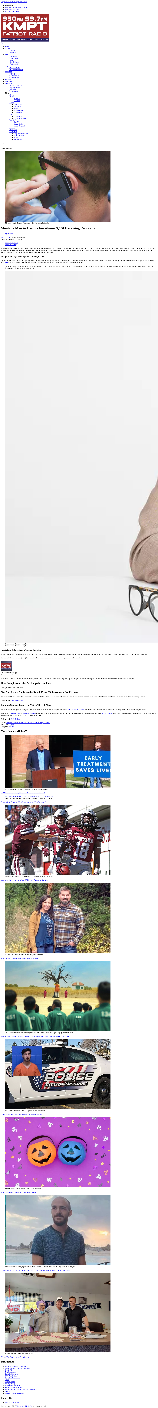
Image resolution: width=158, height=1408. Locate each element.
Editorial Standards (11, 1374)
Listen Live (13, 56)
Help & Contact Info (16, 85)
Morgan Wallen (107, 713)
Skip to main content (8, 2)
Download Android (16, 70)
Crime (12, 725)
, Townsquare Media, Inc (24, 1406)
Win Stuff (8, 72)
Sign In (3, 43)
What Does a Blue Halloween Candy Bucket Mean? (18, 1192)
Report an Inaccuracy (12, 1378)
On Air (7, 48)
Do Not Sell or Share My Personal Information (21, 1389)
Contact (7, 1391)
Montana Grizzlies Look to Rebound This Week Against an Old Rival (24, 880)
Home (7, 46)
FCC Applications (11, 1376)
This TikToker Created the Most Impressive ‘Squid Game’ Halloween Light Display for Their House (35, 1036)
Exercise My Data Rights (13, 1387)
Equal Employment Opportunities (16, 1366)
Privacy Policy (10, 1384)
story (6, 262)
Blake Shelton (80, 710)
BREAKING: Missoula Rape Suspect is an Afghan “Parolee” (22, 1114)
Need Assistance (10, 1372)
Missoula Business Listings (14, 1393)
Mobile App (13, 58)
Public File (8, 1370)
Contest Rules (14, 75)
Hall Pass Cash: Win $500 (14, 9)
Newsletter (8, 81)
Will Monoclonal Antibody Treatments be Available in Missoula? (23, 793)
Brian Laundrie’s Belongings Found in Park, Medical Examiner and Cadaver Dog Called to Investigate (36, 1270)
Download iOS (14, 68)
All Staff (12, 50)
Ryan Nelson (5, 237)
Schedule (12, 52)
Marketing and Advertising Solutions (17, 1368)
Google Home (14, 62)
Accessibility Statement (13, 1385)
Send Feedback (14, 87)
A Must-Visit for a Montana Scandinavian (15, 1357)
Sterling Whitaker (17, 700)
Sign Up (12, 74)
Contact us (8, 83)
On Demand (13, 64)
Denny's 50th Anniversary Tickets (16, 7)
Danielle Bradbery (29, 713)
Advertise (12, 89)
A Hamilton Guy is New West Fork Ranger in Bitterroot (20, 958)
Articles (11, 727)
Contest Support (14, 77)
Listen (7, 54)
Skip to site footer (21, 2)
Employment (13, 91)
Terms (7, 1380)
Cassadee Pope (15, 713)
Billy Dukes (15, 719)
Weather (8, 79)
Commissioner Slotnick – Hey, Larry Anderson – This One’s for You (24, 802)
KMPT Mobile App (12, 11)
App (6, 66)
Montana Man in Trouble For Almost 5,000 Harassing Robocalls (28, 723)
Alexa (11, 60)
